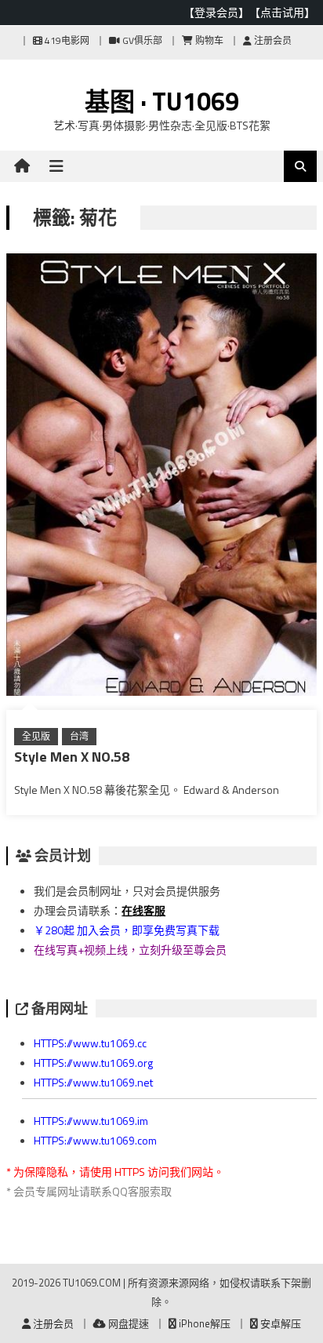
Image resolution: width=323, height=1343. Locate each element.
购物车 (208, 40)
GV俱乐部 (141, 40)
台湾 (79, 736)
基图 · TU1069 (162, 101)
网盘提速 (127, 1323)
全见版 (36, 736)
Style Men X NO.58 (71, 756)
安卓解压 (279, 1323)
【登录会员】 (216, 12)
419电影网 (65, 40)
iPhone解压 (203, 1323)
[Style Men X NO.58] (161, 477)
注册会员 (272, 40)
